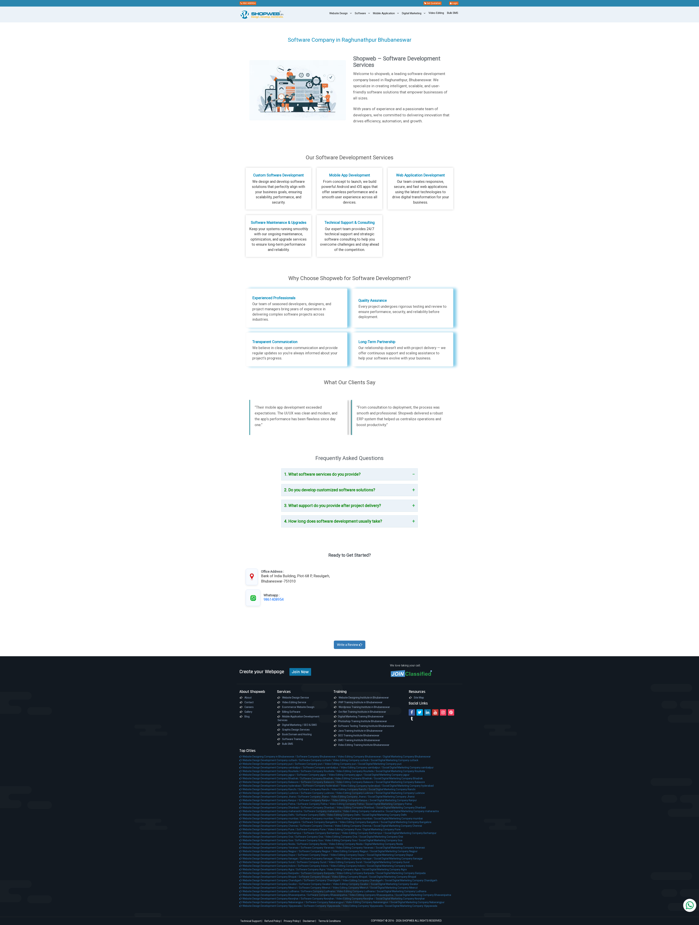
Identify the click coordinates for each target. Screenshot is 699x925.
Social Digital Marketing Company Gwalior (394, 884)
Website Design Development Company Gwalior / (270, 884)
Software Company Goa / (310, 840)
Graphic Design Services (296, 729)
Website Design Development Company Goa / (268, 840)
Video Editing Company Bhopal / (350, 876)
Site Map (418, 697)
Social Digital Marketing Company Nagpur (394, 851)
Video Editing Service (294, 702)
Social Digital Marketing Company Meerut (394, 887)
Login (455, 3)
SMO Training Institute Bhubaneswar (359, 740)
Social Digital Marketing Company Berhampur (410, 833)
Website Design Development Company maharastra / (273, 811)
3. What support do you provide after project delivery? (332, 505)
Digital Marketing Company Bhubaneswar (407, 756)
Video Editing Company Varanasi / (356, 847)
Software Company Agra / (311, 869)
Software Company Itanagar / (317, 858)
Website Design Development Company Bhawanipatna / (274, 894)
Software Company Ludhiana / (319, 891)
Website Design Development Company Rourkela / (271, 771)
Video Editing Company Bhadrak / (354, 778)
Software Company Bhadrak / (317, 778)
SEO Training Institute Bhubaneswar (358, 735)
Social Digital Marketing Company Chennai (398, 825)
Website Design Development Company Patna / (269, 803)
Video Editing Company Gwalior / (352, 884)
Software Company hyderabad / (322, 785)
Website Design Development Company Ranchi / (270, 789)
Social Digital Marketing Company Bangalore (406, 822)
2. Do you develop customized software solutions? (329, 490)
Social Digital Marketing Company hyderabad (408, 785)
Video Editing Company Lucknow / (356, 793)
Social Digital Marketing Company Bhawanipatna (423, 894)
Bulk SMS (287, 743)
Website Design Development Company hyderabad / (272, 785)
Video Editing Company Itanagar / (354, 858)
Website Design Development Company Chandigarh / (273, 880)
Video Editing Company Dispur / (348, 854)
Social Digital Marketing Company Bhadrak (398, 778)
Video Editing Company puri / (341, 763)
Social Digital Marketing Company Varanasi (400, 847)
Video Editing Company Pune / (345, 829)
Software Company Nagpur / (316, 851)
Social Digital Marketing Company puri (380, 763)
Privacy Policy (291, 921)
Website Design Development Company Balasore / (271, 782)
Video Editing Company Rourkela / (356, 771)
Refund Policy (272, 921)
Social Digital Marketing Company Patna (389, 803)
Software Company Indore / (314, 865)
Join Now (300, 672)
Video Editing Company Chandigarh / (363, 880)
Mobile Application (384, 13)
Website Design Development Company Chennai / (271, 825)
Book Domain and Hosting (297, 734)
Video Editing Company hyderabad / (361, 785)
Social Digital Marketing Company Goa (380, 840)
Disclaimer (309, 921)
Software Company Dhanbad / (319, 807)
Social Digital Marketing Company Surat (387, 862)
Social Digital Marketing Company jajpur (387, 774)
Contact (249, 702)
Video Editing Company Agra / (344, 869)
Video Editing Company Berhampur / (363, 833)
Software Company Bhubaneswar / (317, 756)
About (248, 697)
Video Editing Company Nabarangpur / (368, 902)
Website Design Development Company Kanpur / (270, 800)
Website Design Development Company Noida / (269, 844)
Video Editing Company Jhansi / (349, 796)
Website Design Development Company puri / (268, 763)
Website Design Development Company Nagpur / (270, 851)
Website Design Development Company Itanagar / (271, 858)
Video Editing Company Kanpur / (351, 800)
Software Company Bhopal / (315, 876)
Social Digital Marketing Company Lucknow (400, 793)
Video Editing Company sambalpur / (361, 767)
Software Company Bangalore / (320, 822)
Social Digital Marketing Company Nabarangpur (417, 902)
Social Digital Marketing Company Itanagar (398, 858)
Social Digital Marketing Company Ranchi (392, 789)
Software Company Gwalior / (316, 884)
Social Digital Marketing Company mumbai (398, 818)
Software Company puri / (310, 763)
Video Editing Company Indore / (348, 865)
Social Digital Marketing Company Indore (390, 865)
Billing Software (291, 711)
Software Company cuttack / (316, 760)
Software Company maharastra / (323, 811)
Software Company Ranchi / (314, 789)
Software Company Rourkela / (318, 771)
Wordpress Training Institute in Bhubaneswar (364, 707)
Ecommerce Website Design (298, 707)
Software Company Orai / (310, 836)
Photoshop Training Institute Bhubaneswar (362, 721)
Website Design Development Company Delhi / (269, 814)
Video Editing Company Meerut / (351, 887)
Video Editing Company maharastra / (364, 811)
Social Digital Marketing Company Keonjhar (400, 898)
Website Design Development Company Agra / (269, 869)
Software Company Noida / (313, 844)
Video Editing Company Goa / (342, 840)
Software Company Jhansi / (314, 796)
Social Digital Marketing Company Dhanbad (401, 807)
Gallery (248, 711)
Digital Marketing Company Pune (382, 829)
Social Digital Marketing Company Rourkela (400, 771)
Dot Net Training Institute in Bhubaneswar (362, 711)
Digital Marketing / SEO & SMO (299, 724)
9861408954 (248, 3)
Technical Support (250, 921)
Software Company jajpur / (313, 774)
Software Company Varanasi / (318, 847)
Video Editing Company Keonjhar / (356, 898)
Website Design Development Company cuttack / (270, 760)
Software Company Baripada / (319, 873)
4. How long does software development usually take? (333, 521)
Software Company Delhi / (311, 814)
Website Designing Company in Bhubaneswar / (269, 756)
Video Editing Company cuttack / (352, 760)
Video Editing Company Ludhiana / (357, 891)
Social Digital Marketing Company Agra (384, 869)
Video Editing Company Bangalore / (360, 822)
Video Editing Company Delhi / (344, 814)
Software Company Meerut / (316, 887)
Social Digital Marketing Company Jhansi (391, 796)
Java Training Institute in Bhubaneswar (360, 730)
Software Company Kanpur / (315, 800)
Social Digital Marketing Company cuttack (394, 760)
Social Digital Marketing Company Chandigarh (411, 880)
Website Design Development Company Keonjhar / (271, 898)
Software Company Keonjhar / (318, 898)
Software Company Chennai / (317, 825)
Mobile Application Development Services (298, 718)
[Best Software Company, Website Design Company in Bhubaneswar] (255, 14)
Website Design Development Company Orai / (268, 836)
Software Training (292, 739)
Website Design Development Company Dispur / (270, 854)
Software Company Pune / (312, 829)
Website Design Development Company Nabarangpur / (274, 902)
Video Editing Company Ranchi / (350, 789)
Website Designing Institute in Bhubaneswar (363, 697)
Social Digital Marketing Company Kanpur (393, 800)
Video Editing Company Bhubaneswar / (360, 756)
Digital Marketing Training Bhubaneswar (361, 716)
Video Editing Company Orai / (342, 836)
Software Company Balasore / (318, 782)
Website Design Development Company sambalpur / (272, 767)
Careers (249, 707)
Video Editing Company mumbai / (354, 818)
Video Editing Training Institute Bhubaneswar (363, 744)
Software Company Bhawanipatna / (328, 894)
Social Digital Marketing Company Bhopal (392, 876)
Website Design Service (295, 697)
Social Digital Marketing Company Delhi (384, 814)
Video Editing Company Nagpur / (351, 851)
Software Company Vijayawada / (323, 905)
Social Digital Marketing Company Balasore (400, 782)
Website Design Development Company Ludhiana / (271, 891)
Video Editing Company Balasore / (356, 782)
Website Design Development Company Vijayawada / (273, 905)
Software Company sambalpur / (322, 767)
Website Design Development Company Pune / (269, 829)
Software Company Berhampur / (323, 833)
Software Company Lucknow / (318, 793)
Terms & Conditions (329, 921)
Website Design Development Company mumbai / (271, 818)
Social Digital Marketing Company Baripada (401, 873)
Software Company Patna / (313, 803)
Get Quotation (433, 3)
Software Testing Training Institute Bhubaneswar (366, 726)
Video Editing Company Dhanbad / (356, 807)
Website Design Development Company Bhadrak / (271, 778)
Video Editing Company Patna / (348, 803)
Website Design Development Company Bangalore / (272, 822)
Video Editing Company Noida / (347, 844)
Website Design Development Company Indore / (270, 865)
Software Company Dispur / (314, 854)
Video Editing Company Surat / (346, 862)
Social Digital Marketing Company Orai (381, 836)
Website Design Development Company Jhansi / (270, 796)
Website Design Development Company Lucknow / (271, 793)
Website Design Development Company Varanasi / (271, 847)
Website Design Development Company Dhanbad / (271, 807)
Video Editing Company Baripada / (356, 873)
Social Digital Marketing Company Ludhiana (401, 891)
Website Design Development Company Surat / (269, 862)
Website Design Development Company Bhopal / (270, 876)
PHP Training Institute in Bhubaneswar (360, 702)
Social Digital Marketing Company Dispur (390, 854)
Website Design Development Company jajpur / (269, 774)
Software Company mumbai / (317, 818)
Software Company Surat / (313, 862)
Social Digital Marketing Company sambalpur (408, 767)
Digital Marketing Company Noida (384, 844)
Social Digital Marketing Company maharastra (412, 811)
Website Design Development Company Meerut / (270, 887)
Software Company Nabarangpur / (326, 902)
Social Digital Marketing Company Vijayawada (411, 905)
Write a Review (348, 645)
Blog (247, 716)
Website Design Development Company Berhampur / (273, 833)
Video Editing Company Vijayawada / (363, 905)
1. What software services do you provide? (322, 474)
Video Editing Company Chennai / (354, 825)
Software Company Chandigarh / (323, 880)
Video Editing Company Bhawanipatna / (372, 894)
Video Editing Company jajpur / (346, 774)
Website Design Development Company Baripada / (271, 873)
